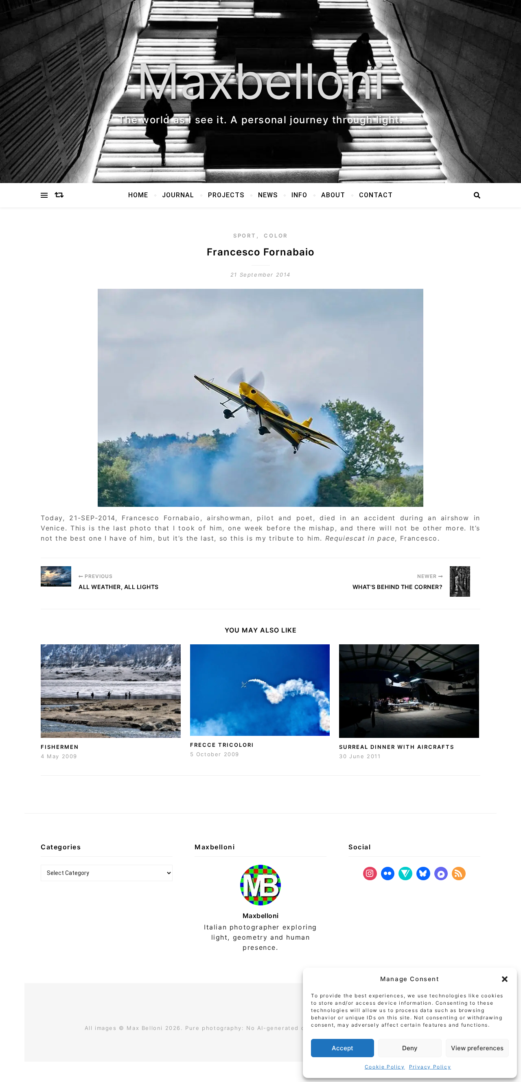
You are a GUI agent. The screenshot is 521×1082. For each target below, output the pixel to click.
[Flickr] (388, 874)
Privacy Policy (430, 1067)
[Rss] (459, 874)
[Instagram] (370, 874)
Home (138, 195)
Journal (178, 195)
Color (276, 235)
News (268, 195)
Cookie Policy (385, 1067)
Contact (376, 195)
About (333, 195)
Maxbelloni (260, 81)
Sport (244, 235)
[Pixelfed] (441, 874)
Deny (410, 1048)
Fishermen (60, 747)
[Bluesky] (423, 874)
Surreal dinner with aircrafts (396, 747)
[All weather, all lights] (56, 576)
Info (299, 195)
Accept (342, 1048)
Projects (226, 195)
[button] (505, 979)
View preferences (477, 1048)
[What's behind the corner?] (465, 581)
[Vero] (405, 874)
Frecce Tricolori (222, 745)
